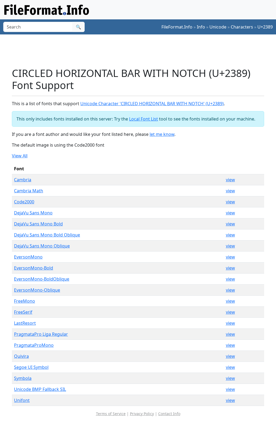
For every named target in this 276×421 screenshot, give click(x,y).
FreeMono (24, 301)
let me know (162, 134)
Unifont (22, 400)
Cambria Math (28, 191)
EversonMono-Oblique (37, 290)
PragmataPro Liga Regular (41, 334)
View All (19, 156)
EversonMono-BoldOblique (41, 279)
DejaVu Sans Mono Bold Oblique (47, 235)
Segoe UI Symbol (31, 367)
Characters (242, 27)
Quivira (21, 356)
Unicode (217, 27)
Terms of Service (111, 413)
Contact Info (169, 413)
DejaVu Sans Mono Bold (38, 224)
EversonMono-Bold (33, 268)
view (230, 180)
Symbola (23, 378)
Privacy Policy (142, 413)
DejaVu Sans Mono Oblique (42, 246)
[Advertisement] (141, 51)
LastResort (25, 323)
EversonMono (28, 257)
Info (201, 27)
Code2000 (24, 202)
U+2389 (265, 27)
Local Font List (143, 119)
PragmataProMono (34, 345)
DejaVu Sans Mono (33, 213)
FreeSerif (23, 312)
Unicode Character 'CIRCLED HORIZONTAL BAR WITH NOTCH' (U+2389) (152, 104)
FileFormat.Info (176, 27)
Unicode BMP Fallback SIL (40, 389)
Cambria (22, 180)
